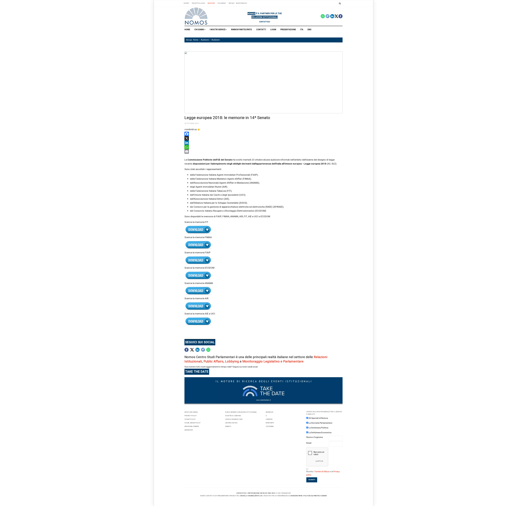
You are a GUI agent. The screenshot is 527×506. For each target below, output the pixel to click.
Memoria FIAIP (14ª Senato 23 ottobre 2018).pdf (263, 260)
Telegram (270, 426)
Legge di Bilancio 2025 (234, 419)
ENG (309, 29)
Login (273, 29)
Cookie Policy (190, 419)
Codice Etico (241, 493)
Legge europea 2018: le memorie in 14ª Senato (227, 118)
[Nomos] (196, 16)
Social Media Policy (192, 423)
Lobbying (232, 361)
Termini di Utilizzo (322, 471)
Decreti (186, 3)
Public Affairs (213, 361)
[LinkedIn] (263, 142)
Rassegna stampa (191, 426)
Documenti (222, 3)
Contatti (261, 29)
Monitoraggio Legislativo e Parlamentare (273, 361)
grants (228, 426)
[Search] (339, 3)
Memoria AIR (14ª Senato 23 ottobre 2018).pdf (263, 306)
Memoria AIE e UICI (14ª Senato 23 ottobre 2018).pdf (263, 321)
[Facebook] (263, 134)
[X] (263, 138)
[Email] (263, 151)
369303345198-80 (296, 496)
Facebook (269, 412)
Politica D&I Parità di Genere (315, 496)
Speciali (232, 3)
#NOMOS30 (188, 430)
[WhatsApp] (263, 147)
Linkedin (269, 419)
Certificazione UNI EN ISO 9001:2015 (261, 493)
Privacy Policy (190, 416)
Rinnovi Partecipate (241, 29)
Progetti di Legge (198, 3)
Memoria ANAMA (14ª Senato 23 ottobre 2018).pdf (263, 291)
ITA (301, 29)
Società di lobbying (233, 416)
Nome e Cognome (314, 437)
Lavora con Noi (231, 423)
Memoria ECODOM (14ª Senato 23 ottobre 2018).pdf (263, 275)
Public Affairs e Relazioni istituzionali (241, 412)
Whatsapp (270, 423)
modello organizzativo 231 (251, 496)
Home (187, 29)
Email (308, 443)
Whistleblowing (191, 412)
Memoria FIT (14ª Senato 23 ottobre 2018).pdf (263, 230)
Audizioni (211, 3)
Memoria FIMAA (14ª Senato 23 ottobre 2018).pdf (263, 245)
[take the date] (263, 390)
